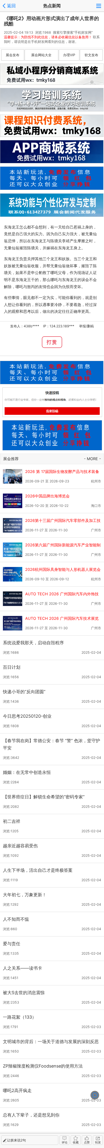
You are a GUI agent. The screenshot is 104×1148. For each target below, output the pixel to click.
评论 (64, 1142)
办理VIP (69, 55)
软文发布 (91, 55)
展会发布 (12, 55)
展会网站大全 (41, 55)
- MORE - (92, 458)
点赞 (87, 1142)
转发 (98, 1142)
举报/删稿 (86, 326)
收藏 (76, 1142)
